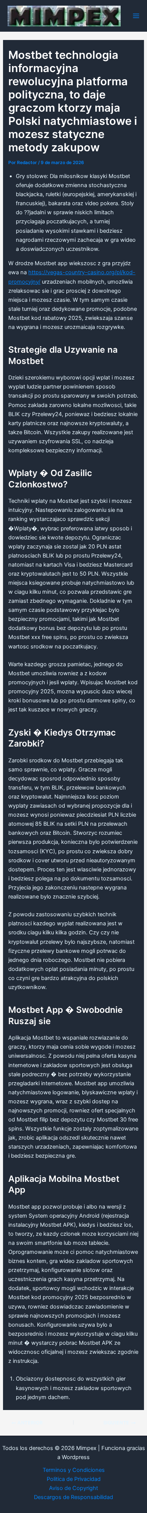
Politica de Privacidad (74, 1479)
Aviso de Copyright (73, 1488)
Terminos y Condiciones (74, 1470)
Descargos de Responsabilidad (73, 1497)
